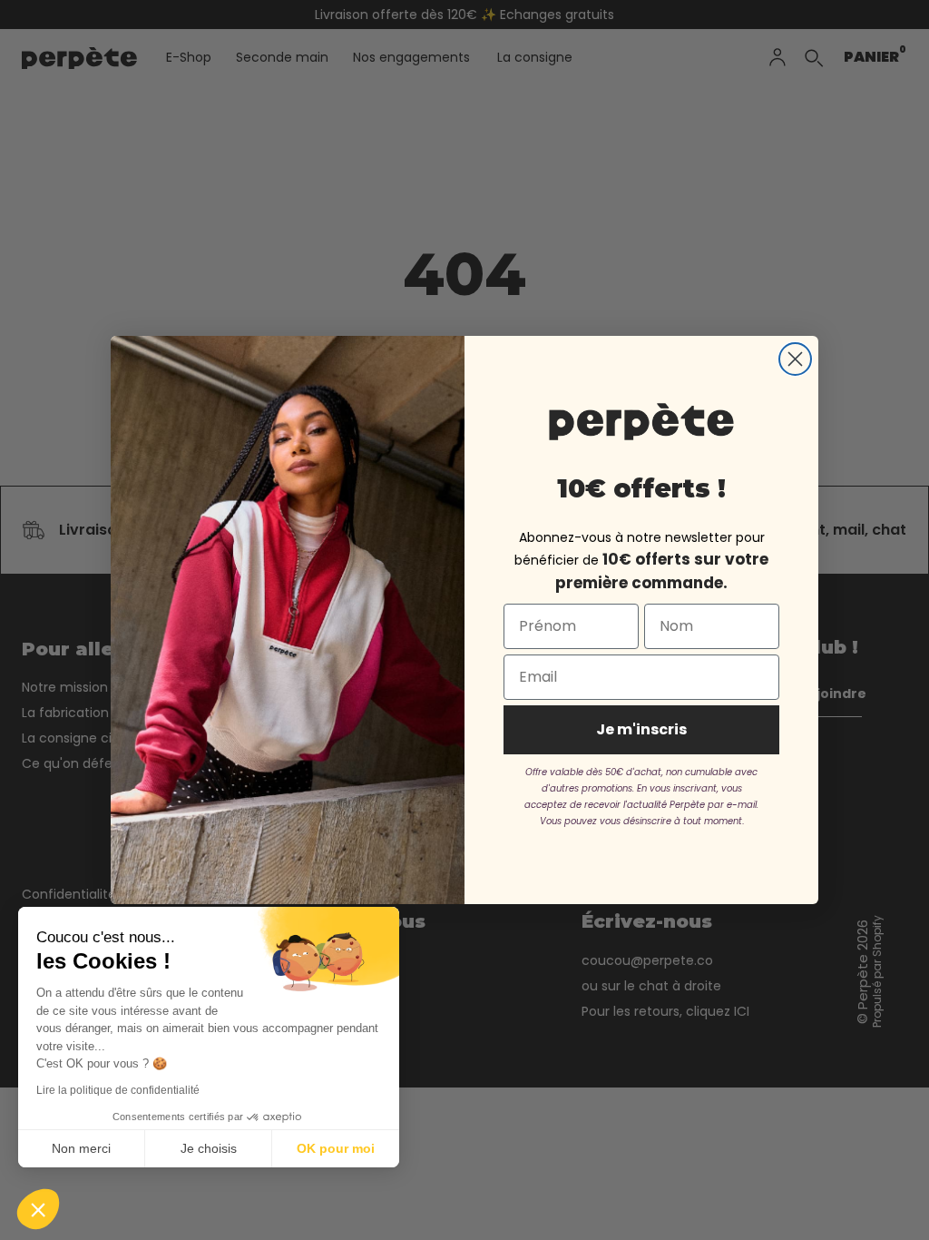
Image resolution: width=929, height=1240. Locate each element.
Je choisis (209, 1148)
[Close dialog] (795, 359)
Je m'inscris (641, 729)
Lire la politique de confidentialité (118, 1090)
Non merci (81, 1148)
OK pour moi (336, 1148)
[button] (38, 1209)
